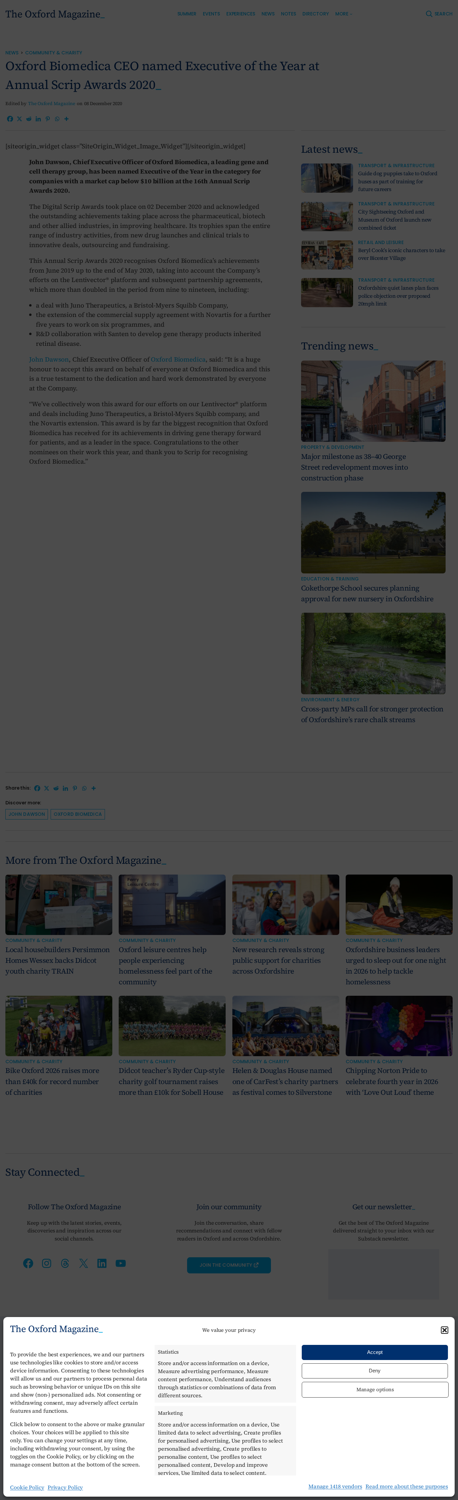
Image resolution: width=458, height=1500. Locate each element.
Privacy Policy (65, 1487)
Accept (375, 1352)
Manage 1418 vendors (335, 1486)
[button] (444, 1330)
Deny (375, 1370)
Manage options (375, 1389)
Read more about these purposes (406, 1486)
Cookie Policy (27, 1487)
